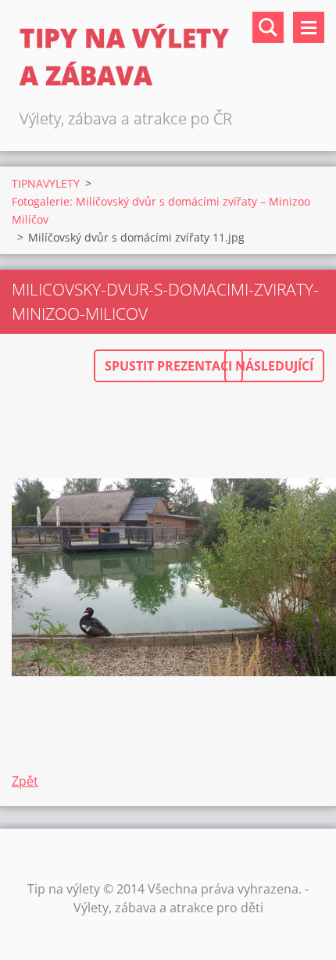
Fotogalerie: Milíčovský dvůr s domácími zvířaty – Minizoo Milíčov (161, 210)
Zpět (25, 781)
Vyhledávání (268, 27)
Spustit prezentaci (168, 365)
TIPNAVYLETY (46, 183)
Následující (274, 365)
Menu (308, 27)
